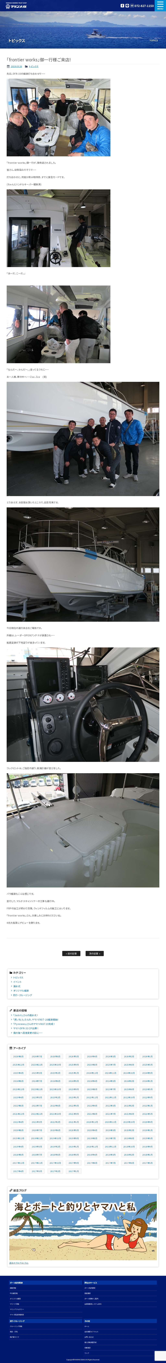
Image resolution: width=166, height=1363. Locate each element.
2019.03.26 (16, 66)
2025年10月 (55, 1064)
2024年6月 (55, 1081)
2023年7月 (111, 1089)
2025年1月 (74, 1072)
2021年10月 (55, 1113)
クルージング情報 (16, 1326)
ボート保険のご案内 (91, 1299)
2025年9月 (74, 1064)
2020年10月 (129, 1122)
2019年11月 (37, 1138)
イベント (17, 981)
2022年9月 (147, 1097)
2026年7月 (37, 1056)
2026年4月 (92, 1056)
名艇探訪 (87, 1348)
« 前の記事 (71, 953)
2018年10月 (129, 1146)
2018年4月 (92, 1154)
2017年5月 (147, 1162)
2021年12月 (18, 1113)
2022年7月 (37, 1105)
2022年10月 (129, 1097)
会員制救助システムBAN (92, 1304)
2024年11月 (110, 1072)
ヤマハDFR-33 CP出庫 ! (25, 1028)
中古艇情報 (14, 1293)
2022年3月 (111, 1105)
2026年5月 (74, 1056)
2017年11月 (37, 1162)
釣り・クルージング (22, 995)
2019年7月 (111, 1138)
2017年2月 (55, 1171)
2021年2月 (55, 1122)
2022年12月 (92, 1097)
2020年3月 (111, 1130)
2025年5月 (147, 1064)
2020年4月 (92, 1130)
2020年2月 (129, 1130)
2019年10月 (55, 1138)
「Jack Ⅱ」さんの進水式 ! (25, 1015)
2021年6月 (129, 1113)
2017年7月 (111, 1162)
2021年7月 (111, 1113)
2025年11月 (37, 1064)
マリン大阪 (16, 5)
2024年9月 (147, 1072)
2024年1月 (147, 1081)
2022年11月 (110, 1097)
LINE (127, 6)
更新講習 (87, 1293)
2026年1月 (147, 1056)
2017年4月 (18, 1171)
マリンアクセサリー (17, 1309)
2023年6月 (129, 1089)
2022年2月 (129, 1105)
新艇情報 (13, 1288)
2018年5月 (74, 1154)
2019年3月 (37, 1146)
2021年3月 (37, 1122)
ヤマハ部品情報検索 (17, 1315)
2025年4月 (18, 1072)
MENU (160, 5)
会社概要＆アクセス (91, 1332)
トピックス (33, 66)
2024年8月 (18, 1081)
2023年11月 (37, 1089)
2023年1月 (74, 1097)
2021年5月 (147, 1113)
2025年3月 (37, 1072)
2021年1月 (74, 1122)
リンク (86, 1353)
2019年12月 (18, 1138)
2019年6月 (129, 1138)
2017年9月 (74, 1162)
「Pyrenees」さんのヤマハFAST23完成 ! (34, 1023)
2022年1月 (147, 1105)
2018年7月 (37, 1154)
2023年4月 (18, 1097)
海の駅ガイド (14, 1337)
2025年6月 (129, 1064)
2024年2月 (129, 1081)
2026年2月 (129, 1056)
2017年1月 (74, 1171)
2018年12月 (92, 1146)
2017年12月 (18, 1162)
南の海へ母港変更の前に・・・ (27, 1032)
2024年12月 (92, 1072)
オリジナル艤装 (21, 990)
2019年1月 (74, 1146)
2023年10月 (55, 1089)
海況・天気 (14, 1332)
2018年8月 (18, 1154)
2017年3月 (37, 1171)
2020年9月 (147, 1122)
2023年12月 (18, 1089)
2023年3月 (37, 1097)
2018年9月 (147, 1146)
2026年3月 (111, 1056)
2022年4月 (92, 1105)
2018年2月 (129, 1154)
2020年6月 (55, 1130)
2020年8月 (18, 1130)
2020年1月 (147, 1130)
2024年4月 (92, 1081)
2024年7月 (37, 1081)
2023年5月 (147, 1089)
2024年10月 (129, 1072)
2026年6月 (55, 1056)
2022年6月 (55, 1105)
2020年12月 (92, 1122)
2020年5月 (74, 1130)
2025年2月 (55, 1072)
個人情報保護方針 (90, 1342)
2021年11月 (37, 1113)
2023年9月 (74, 1089)
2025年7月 (111, 1064)
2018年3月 (111, 1154)
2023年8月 (92, 1089)
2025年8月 (92, 1064)
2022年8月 (18, 1105)
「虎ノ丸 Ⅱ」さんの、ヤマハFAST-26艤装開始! (35, 1019)
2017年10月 (55, 1162)
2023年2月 (55, 1097)
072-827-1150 (144, 6)
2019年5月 (147, 1138)
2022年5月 (74, 1105)
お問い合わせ (89, 1337)
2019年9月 (74, 1138)
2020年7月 (37, 1130)
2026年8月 (18, 1056)
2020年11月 (110, 1122)
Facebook (122, 6)
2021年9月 (74, 1113)
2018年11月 (110, 1146)
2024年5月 (74, 1081)
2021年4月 (18, 1122)
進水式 (16, 986)
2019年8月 (92, 1138)
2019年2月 (55, 1146)
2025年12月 (18, 1064)
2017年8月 (92, 1162)
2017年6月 (129, 1162)
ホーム (86, 1326)
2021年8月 (92, 1113)
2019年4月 (18, 1146)
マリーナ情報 (14, 1304)
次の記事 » (94, 953)
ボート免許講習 (89, 1288)
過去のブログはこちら (19, 1263)
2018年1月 (147, 1154)
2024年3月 (111, 1081)
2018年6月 (55, 1154)
